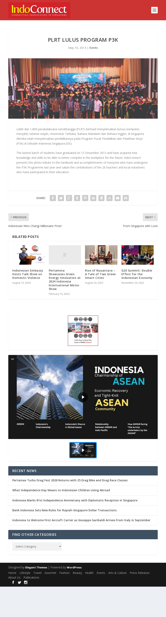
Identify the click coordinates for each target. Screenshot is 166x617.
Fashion (64, 573)
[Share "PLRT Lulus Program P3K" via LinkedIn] (93, 198)
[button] (83, 397)
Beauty (77, 573)
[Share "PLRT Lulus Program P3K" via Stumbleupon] (109, 198)
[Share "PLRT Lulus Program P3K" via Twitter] (61, 198)
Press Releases (140, 573)
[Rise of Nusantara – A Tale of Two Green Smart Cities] (101, 255)
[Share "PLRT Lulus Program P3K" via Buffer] (101, 198)
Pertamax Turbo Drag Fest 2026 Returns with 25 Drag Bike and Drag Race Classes (70, 480)
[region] (83, 408)
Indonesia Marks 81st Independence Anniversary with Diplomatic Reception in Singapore (74, 500)
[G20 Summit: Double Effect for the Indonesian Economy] (137, 255)
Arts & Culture (117, 573)
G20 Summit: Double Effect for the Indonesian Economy (137, 274)
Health (89, 573)
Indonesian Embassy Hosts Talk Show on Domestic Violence (27, 274)
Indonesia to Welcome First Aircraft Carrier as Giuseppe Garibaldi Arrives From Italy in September (81, 520)
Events (93, 48)
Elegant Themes (36, 567)
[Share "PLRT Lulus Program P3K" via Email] (118, 198)
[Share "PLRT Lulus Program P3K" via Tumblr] (77, 198)
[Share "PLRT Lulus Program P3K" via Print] (126, 198)
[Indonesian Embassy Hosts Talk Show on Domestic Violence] (28, 255)
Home (12, 573)
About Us (14, 577)
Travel (37, 573)
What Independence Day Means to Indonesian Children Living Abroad (61, 490)
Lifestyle (24, 573)
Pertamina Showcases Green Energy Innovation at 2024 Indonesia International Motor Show (65, 280)
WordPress (74, 567)
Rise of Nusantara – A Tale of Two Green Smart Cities (100, 274)
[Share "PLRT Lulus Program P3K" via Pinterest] (85, 198)
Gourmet (50, 573)
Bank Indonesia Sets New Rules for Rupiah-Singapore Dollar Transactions (64, 510)
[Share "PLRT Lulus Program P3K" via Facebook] (53, 198)
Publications (31, 577)
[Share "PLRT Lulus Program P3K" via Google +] (69, 198)
